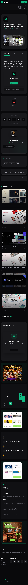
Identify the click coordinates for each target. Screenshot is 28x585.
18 (7, 401)
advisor (5, 163)
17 (4, 401)
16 (23, 398)
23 (23, 401)
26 (10, 403)
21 (17, 401)
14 (17, 398)
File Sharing (3, 562)
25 (7, 403)
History (20, 53)
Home (5, 7)
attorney (15, 160)
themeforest (13, 135)
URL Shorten (3, 564)
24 (4, 403)
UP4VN (5, 2)
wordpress (12, 163)
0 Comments (18, 30)
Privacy (3, 581)
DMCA (12, 581)
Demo (14, 53)
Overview (6, 53)
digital (5, 160)
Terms (7, 581)
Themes (16, 7)
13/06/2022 (8, 28)
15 (20, 398)
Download (14, 83)
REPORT (2, 575)
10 (4, 398)
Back (15, 349)
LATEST (2, 572)
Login (24, 2)
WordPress (10, 7)
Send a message (9, 146)
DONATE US (3, 579)
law (10, 160)
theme (17, 163)
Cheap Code (4, 560)
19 (10, 401)
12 (10, 398)
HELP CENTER (4, 577)
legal (21, 160)
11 (7, 398)
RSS (15, 581)
